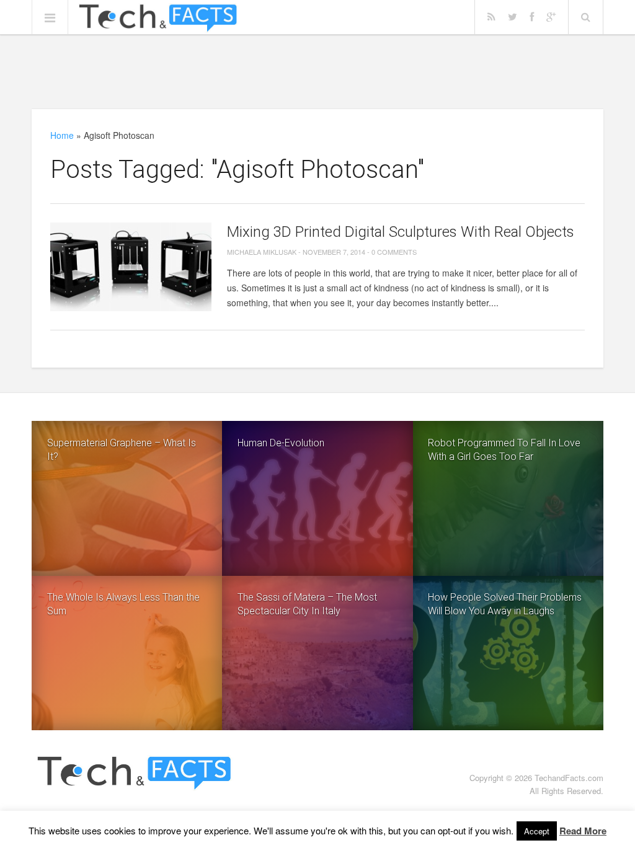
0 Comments (394, 252)
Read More (582, 830)
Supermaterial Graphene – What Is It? (121, 449)
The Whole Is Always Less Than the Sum (123, 604)
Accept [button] (536, 831)
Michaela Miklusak (261, 252)
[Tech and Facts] (157, 18)
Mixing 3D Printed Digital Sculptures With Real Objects (400, 232)
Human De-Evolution (281, 443)
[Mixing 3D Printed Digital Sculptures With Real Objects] (130, 267)
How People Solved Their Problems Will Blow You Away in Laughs (505, 604)
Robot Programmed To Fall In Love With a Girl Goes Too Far (504, 449)
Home (62, 135)
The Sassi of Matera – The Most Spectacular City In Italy (307, 604)
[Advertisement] (317, 71)
